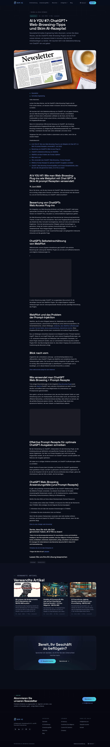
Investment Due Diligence (67, 724)
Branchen (54, 2)
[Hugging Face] (29, 729)
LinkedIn (46, 551)
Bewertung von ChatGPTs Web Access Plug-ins (46, 149)
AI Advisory (64, 721)
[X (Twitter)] (15, 729)
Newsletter (35, 93)
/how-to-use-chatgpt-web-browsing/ (41, 524)
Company (63, 730)
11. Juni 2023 (58, 146)
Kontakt (93, 2)
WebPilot (39, 386)
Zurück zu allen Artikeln (39, 12)
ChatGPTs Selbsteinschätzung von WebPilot (45, 152)
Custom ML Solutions (66, 727)
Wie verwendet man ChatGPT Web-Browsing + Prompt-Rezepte (51, 160)
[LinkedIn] (18, 729)
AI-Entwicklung (33, 2)
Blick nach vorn (36, 157)
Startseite (44, 721)
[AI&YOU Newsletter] (22, 729)
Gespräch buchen (48, 661)
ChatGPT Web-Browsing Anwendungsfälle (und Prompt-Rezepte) (51, 165)
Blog (71, 2)
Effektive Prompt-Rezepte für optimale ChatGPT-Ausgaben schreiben (52, 163)
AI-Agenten (64, 2)
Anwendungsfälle (44, 2)
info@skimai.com (88, 703)
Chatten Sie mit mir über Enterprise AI (41, 548)
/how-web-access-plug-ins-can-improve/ (42, 369)
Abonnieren (88, 699)
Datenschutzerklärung (79, 743)
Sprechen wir (63, 661)
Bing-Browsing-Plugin (65, 384)
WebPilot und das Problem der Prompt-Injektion (46, 154)
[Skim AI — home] (18, 3)
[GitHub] (26, 729)
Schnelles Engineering (38, 96)
